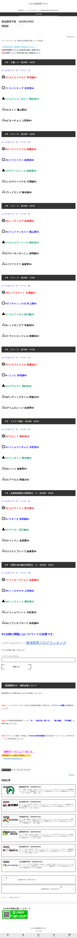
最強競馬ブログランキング (46, 642)
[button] (71, 464)
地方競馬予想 (7, 769)
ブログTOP (38, 931)
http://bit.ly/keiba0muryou (13, 758)
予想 (14, 769)
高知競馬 (28, 769)
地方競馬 (20, 769)
